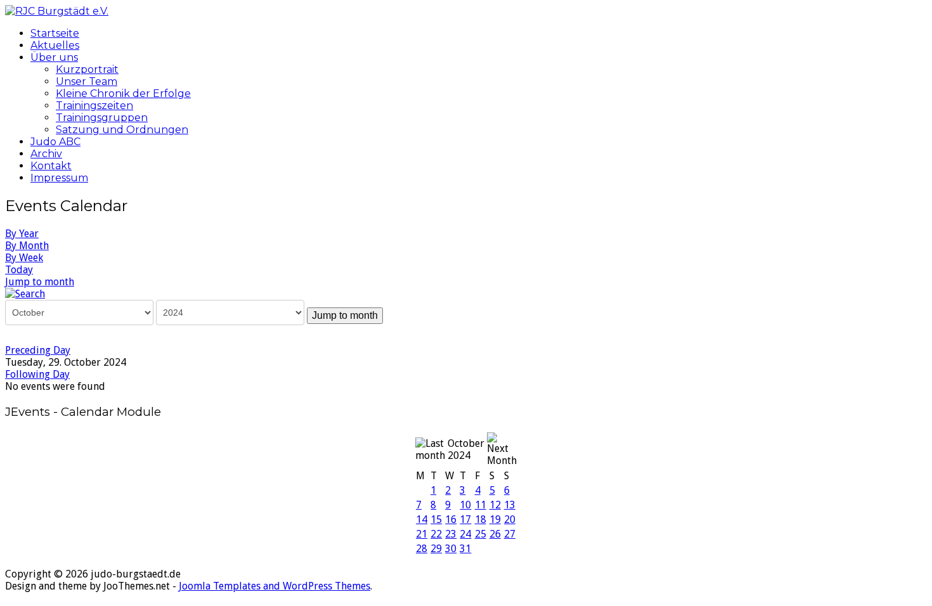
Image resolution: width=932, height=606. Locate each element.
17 (465, 519)
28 (421, 549)
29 (436, 549)
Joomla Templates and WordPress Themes (274, 586)
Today (19, 270)
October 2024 (466, 449)
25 (480, 534)
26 (495, 534)
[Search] (25, 293)
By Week (24, 258)
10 (465, 505)
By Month (27, 246)
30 (450, 549)
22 (436, 534)
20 (509, 519)
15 (436, 519)
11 (480, 505)
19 (495, 519)
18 (480, 519)
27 (509, 534)
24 (465, 534)
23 (450, 534)
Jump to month (39, 282)
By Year (22, 234)
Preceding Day (37, 350)
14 (421, 519)
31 (465, 549)
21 (421, 534)
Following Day (37, 374)
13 (509, 505)
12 (495, 505)
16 (450, 519)
